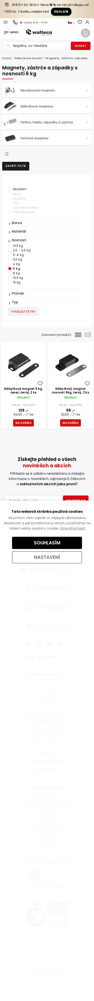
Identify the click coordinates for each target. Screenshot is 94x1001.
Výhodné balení (25, 207)
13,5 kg (18, 278)
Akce (17, 194)
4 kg (16, 264)
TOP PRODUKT (24, 212)
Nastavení (47, 557)
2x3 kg (18, 245)
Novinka (19, 198)
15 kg (17, 282)
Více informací (72, 528)
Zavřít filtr (15, 166)
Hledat (81, 46)
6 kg (16, 268)
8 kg (16, 273)
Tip (15, 203)
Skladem (20, 189)
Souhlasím (47, 543)
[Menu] (6, 31)
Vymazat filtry (23, 311)
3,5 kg (17, 259)
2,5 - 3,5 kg (21, 250)
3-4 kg (18, 255)
